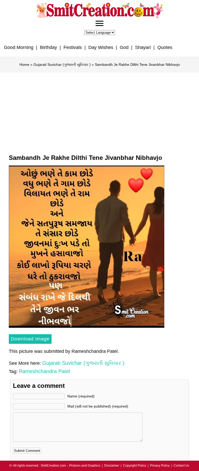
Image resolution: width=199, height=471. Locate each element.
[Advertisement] (99, 111)
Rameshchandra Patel (44, 371)
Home (24, 64)
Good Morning (18, 47)
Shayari (143, 47)
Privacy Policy (160, 465)
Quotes (164, 47)
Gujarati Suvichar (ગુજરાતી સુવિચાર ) (62, 64)
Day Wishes (100, 47)
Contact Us (181, 465)
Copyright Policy (134, 465)
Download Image (30, 338)
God (124, 47)
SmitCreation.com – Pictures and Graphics (70, 465)
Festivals (72, 47)
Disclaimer (111, 465)
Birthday (48, 47)
